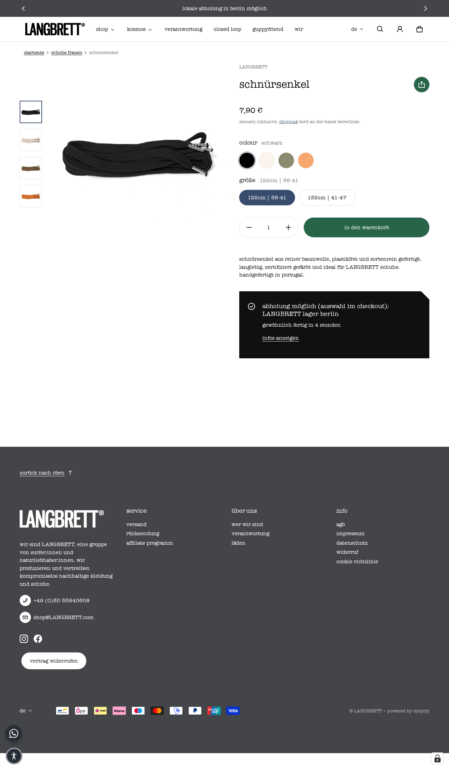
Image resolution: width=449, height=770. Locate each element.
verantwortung (183, 29)
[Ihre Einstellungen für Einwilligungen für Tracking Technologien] (437, 758)
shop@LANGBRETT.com (64, 617)
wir (299, 29)
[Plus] (288, 227)
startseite (34, 52)
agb (340, 524)
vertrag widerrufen (54, 661)
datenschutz (352, 543)
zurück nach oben (42, 473)
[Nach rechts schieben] (425, 8)
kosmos (136, 29)
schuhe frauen (66, 52)
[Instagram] (24, 638)
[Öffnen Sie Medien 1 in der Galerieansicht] (31, 112)
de (354, 29)
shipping (288, 121)
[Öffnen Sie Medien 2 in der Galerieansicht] (31, 140)
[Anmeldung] (400, 29)
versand (136, 524)
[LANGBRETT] (55, 29)
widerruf (347, 552)
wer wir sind (247, 524)
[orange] (306, 160)
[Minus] (249, 227)
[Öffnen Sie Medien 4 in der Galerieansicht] (31, 196)
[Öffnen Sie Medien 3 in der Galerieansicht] (31, 168)
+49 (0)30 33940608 (62, 600)
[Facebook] (38, 638)
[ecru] (266, 160)
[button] (380, 29)
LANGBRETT (368, 710)
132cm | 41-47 (327, 197)
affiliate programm (149, 543)
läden (239, 543)
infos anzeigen (280, 338)
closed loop (227, 29)
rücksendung (142, 533)
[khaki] (286, 160)
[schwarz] (247, 160)
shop (102, 29)
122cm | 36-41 (267, 197)
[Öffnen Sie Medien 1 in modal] (138, 154)
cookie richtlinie (357, 561)
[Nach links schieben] (24, 8)
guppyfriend (268, 29)
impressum (350, 533)
